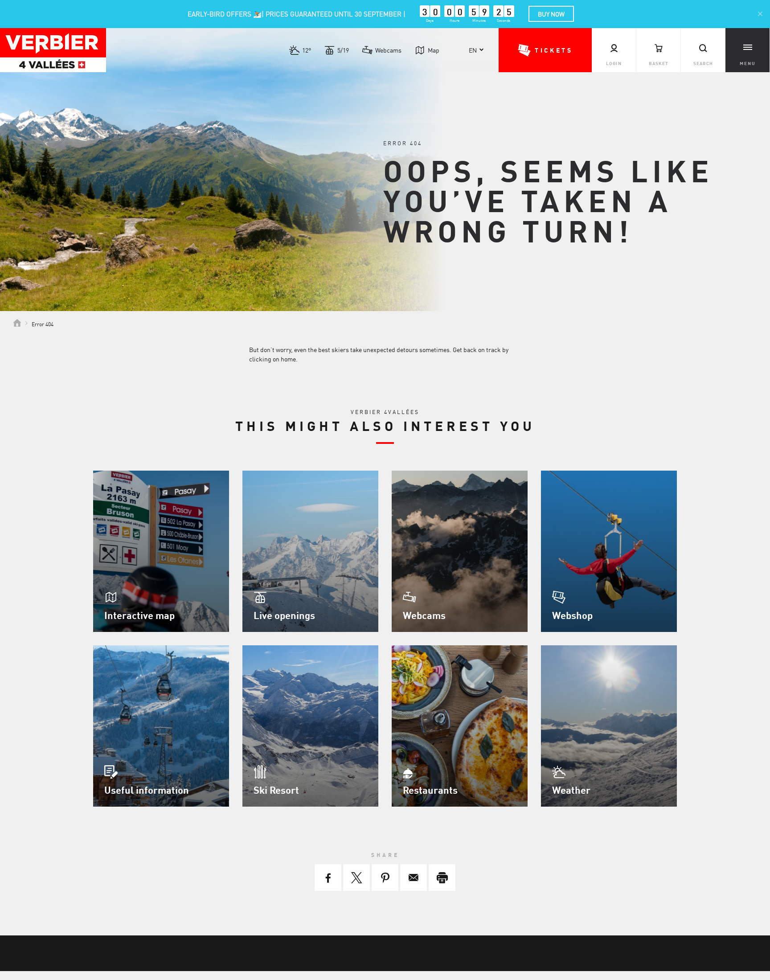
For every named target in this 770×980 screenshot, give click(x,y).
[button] (545, 50)
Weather (571, 790)
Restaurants (430, 790)
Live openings (284, 615)
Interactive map (139, 615)
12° (306, 49)
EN (473, 49)
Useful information (146, 790)
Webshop (572, 615)
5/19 (343, 49)
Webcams (388, 49)
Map (433, 49)
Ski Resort (276, 790)
